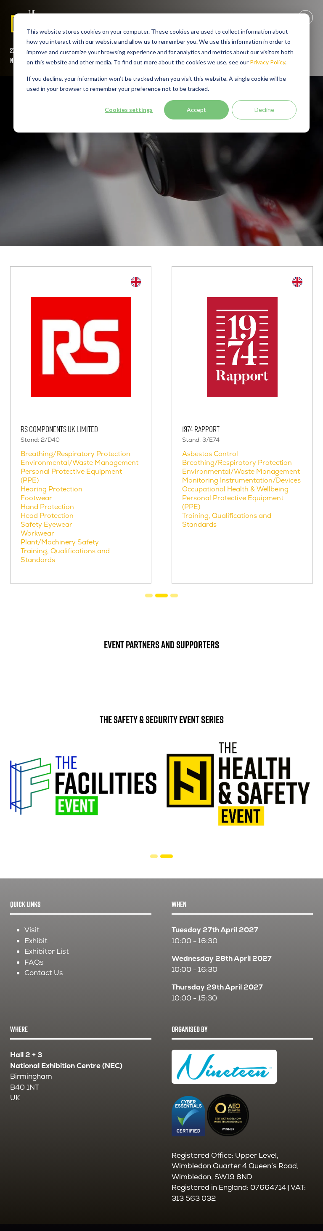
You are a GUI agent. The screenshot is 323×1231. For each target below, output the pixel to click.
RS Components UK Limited (59, 428)
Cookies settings (129, 109)
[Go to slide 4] (174, 595)
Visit (32, 929)
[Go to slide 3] (161, 595)
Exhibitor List (46, 951)
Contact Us (43, 972)
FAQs (34, 962)
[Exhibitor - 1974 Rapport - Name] (242, 425)
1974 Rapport (201, 428)
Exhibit (36, 940)
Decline (264, 109)
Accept (196, 109)
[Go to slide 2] (149, 595)
